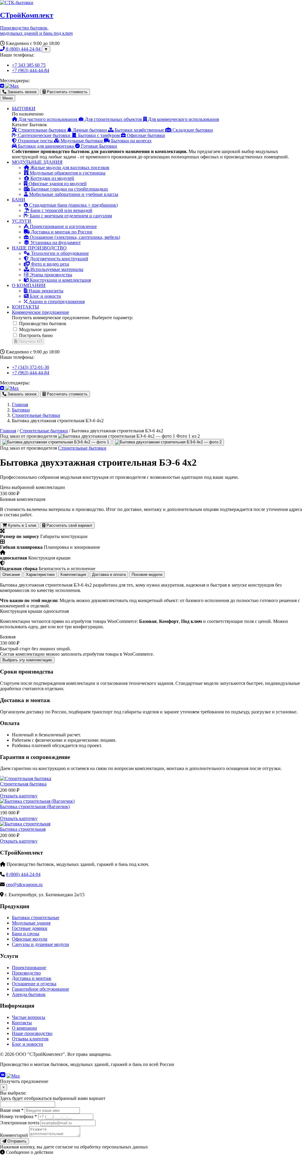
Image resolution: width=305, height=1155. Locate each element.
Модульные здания (31, 922)
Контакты (22, 1022)
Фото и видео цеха (49, 263)
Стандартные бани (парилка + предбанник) (73, 205)
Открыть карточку (19, 795)
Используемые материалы (56, 269)
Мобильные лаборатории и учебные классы (73, 194)
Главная (8, 430)
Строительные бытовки (44, 430)
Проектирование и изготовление (63, 226)
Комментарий (14, 1135)
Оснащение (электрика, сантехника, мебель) (74, 237)
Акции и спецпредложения (56, 301)
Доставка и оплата (109, 574)
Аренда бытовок (29, 994)
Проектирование (29, 967)
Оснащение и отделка (34, 983)
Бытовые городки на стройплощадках (69, 188)
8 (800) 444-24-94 (23, 49)
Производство (26, 972)
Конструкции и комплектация (60, 280)
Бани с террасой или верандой (60, 210)
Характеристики (40, 574)
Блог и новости (45, 296)
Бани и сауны (25, 933)
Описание (11, 574)
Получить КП (29, 341)
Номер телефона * (18, 1116)
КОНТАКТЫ (25, 306)
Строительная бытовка (23, 783)
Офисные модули (29, 939)
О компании (24, 1028)
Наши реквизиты (45, 290)
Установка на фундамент (55, 242)
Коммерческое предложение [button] (40, 312)
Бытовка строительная (23, 829)
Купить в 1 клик (21, 525)
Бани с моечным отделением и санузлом (70, 215)
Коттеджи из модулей (51, 178)
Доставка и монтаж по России (61, 231)
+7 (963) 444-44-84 (30, 70)
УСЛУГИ (21, 221)
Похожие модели (147, 574)
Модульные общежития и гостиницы (67, 172)
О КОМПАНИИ (29, 285)
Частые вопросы (28, 1017)
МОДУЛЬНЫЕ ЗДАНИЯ (37, 162)
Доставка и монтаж (31, 978)
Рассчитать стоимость (67, 92)
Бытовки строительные (35, 917)
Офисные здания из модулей (57, 183)
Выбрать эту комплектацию (27, 660)
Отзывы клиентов (30, 1038)
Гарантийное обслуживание (40, 989)
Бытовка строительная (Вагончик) (35, 806)
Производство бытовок (42, 323)
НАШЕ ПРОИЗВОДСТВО (39, 247)
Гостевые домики (29, 928)
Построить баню (36, 335)
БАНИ (18, 199)
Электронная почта (19, 1122)
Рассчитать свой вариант (68, 525)
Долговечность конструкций (58, 258)
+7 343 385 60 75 (29, 65)
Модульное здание (38, 329)
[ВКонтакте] (2, 85)
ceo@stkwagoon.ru (24, 884)
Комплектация (73, 574)
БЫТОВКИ (23, 108)
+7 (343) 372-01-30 (30, 367)
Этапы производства (50, 274)
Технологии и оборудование (59, 253)
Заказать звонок (21, 92)
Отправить (16, 1141)
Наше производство (32, 1033)
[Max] (12, 85)
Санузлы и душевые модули (40, 944)
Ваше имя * (12, 1110)
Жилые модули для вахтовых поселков (69, 167)
